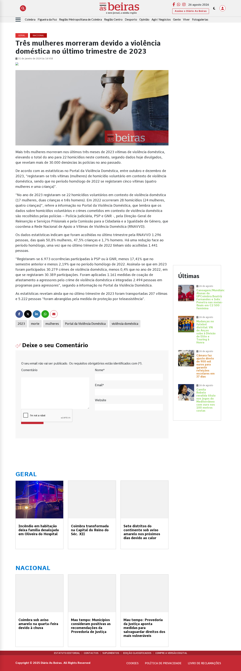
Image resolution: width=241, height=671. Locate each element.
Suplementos (110, 653)
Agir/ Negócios (161, 19)
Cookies (132, 663)
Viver (186, 19)
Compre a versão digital (171, 653)
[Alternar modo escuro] (214, 8)
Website (100, 400)
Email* (99, 385)
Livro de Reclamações (204, 663)
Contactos (91, 653)
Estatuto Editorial (67, 653)
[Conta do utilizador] (223, 8)
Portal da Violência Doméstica (85, 324)
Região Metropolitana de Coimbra (80, 19)
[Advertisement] (197, 89)
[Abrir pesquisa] (23, 8)
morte (35, 324)
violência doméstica (125, 324)
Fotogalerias (200, 19)
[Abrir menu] (18, 19)
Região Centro (113, 19)
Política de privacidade (163, 663)
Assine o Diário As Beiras (191, 11)
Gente (177, 19)
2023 (21, 324)
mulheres (52, 324)
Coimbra (30, 19)
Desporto (131, 19)
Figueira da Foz (47, 19)
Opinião (144, 19)
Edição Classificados (137, 653)
